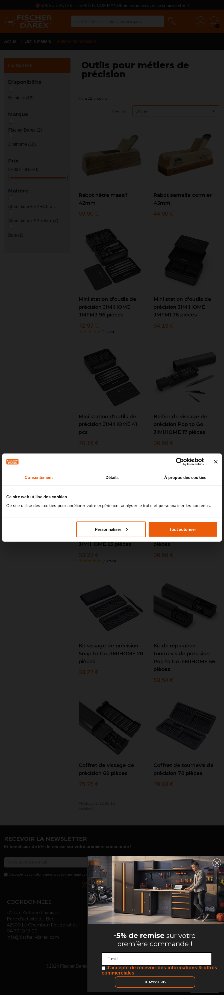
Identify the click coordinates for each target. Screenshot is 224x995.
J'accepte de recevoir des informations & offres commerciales (159, 970)
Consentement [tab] (39, 477)
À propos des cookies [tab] (185, 477)
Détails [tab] (112, 477)
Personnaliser (108, 529)
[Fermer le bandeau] (216, 462)
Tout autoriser (182, 529)
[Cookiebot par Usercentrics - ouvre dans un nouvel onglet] (180, 462)
